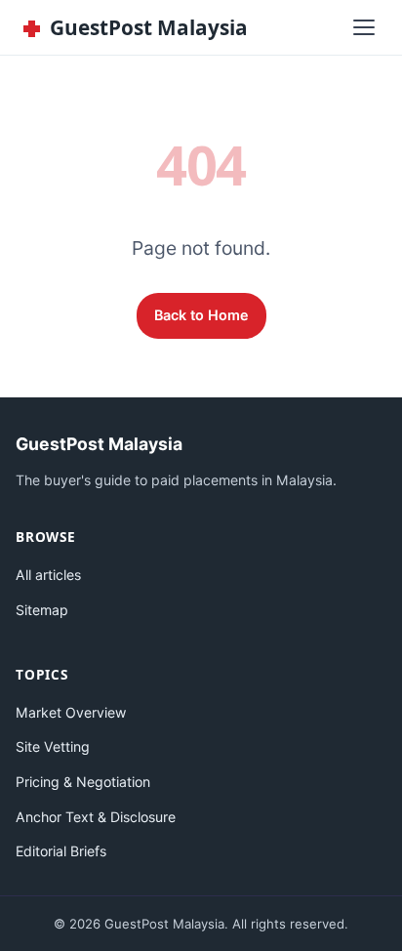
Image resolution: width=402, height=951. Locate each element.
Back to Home (201, 315)
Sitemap (42, 609)
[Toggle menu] (364, 27)
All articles (48, 574)
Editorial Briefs (61, 851)
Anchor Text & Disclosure (96, 816)
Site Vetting (53, 746)
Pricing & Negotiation (83, 781)
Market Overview (71, 712)
